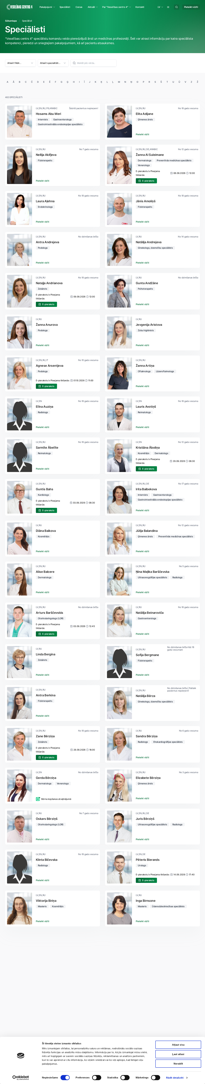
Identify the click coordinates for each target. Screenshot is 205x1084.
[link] (64, 7)
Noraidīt (178, 1063)
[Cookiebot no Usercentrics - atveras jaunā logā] (21, 1077)
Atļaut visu (178, 1044)
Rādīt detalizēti (175, 1077)
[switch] (96, 1077)
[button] (46, 7)
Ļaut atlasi (178, 1054)
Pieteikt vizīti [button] (142, 134)
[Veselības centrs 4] (19, 7)
